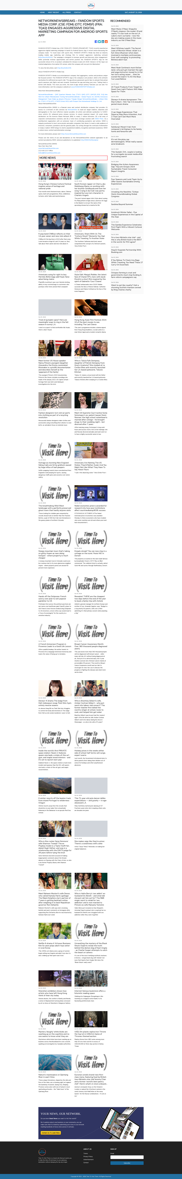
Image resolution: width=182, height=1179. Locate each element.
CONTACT (78, 12)
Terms (85, 1153)
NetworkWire (72, 110)
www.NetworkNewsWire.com (48, 148)
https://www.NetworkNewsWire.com (73, 134)
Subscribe (127, 1163)
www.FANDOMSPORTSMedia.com (83, 87)
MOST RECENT (53, 12)
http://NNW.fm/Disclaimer (89, 140)
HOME (42, 12)
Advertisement (88, 1160)
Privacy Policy (88, 1156)
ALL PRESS (67, 12)
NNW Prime (99, 119)
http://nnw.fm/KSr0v (45, 57)
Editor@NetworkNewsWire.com (49, 153)
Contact (86, 1163)
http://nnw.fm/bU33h (64, 68)
